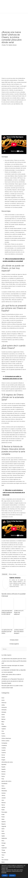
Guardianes (4, 783)
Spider (3, 836)
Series (3, 833)
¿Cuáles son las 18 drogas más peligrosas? (18, 612)
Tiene (3, 855)
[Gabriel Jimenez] (5, 583)
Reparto (4, 824)
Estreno (3, 774)
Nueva (3, 805)
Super (3, 845)
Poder (3, 814)
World (3, 862)
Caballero (4, 726)
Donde (4, 45)
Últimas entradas (12, 574)
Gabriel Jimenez (14, 578)
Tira (3, 857)
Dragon (3, 759)
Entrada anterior (14, 640)
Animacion (4, 707)
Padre (3, 809)
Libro (3, 800)
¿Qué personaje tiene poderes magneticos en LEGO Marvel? (7, 612)
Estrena (3, 771)
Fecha (3, 776)
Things (3, 850)
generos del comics (6, 781)
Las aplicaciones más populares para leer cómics (7, 631)
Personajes (4, 812)
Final (3, 778)
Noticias (4, 802)
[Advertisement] (14, 63)
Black (3, 721)
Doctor (3, 755)
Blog (3, 724)
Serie (3, 831)
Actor (3, 697)
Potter (3, 816)
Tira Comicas (5, 859)
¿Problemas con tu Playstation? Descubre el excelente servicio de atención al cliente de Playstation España (13, 681)
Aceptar (4, 875)
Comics (3, 736)
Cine (3, 731)
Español (3, 769)
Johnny (3, 795)
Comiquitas (4, 743)
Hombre (4, 793)
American (4, 702)
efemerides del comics (7, 762)
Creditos (4, 747)
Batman (3, 719)
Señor (3, 828)
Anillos (3, 705)
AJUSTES (3, 872)
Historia (3, 788)
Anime (3, 714)
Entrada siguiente (14, 644)
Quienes (4, 821)
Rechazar (12, 875)
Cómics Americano (6, 738)
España (3, 766)
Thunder (4, 852)
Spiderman (4, 838)
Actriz (3, 700)
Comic (3, 733)
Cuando (3, 750)
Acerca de (4, 574)
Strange (4, 843)
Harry (3, 786)
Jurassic (4, 797)
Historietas (4, 790)
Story (3, 840)
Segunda (4, 826)
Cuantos (4, 752)
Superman (4, 847)
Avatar (3, 717)
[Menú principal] (14, 11)
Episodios (4, 764)
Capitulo (4, 728)
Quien (3, 819)
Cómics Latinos (5, 740)
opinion (3, 807)
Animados (4, 709)
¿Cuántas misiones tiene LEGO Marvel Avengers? (18, 631)
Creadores (4, 745)
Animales (4, 712)
